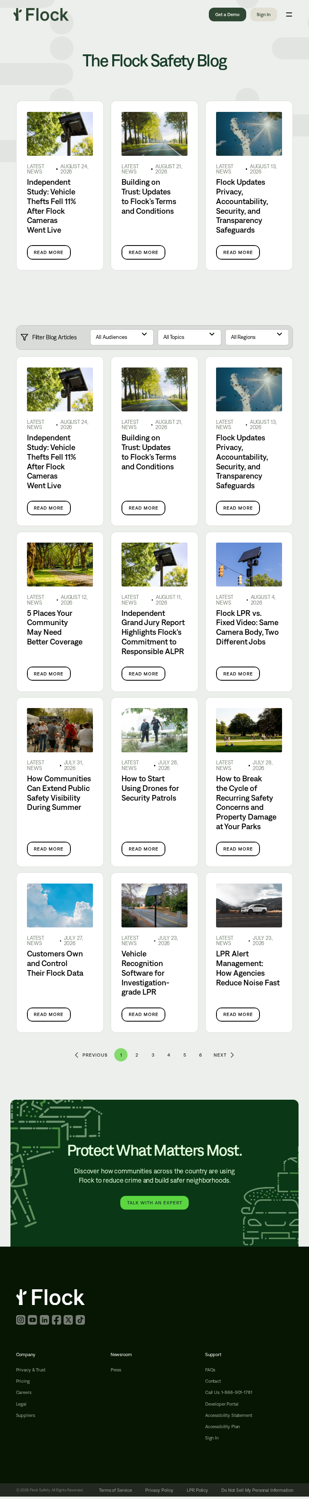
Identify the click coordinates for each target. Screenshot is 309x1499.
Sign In (263, 14)
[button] (122, 337)
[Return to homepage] (41, 14)
